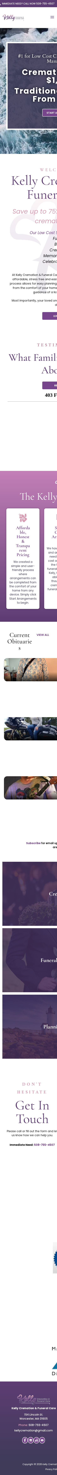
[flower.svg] (30, 1442)
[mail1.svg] (42, 1442)
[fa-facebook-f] (24, 1441)
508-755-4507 (44, 1145)
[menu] (52, 17)
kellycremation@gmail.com (33, 1430)
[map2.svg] (36, 1442)
